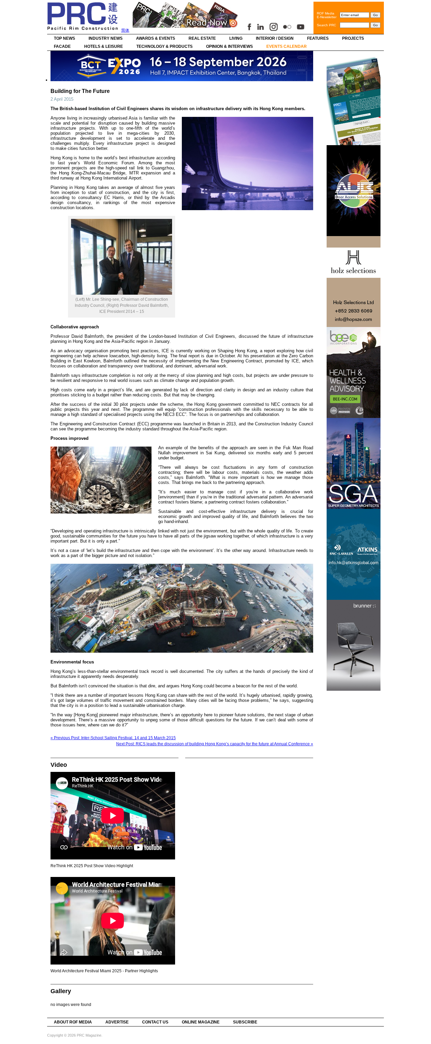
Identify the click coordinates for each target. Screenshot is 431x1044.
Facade (62, 46)
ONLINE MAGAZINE (201, 1022)
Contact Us (155, 1022)
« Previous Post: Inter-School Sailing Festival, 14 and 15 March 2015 (113, 738)
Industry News (106, 38)
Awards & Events (155, 38)
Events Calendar (286, 46)
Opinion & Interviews (229, 46)
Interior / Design (275, 38)
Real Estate (202, 38)
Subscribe (245, 1022)
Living (235, 38)
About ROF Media (73, 1022)
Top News (64, 38)
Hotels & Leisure (103, 46)
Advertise (117, 1022)
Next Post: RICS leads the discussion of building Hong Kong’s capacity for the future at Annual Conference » (214, 744)
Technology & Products (164, 46)
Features (318, 38)
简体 (125, 30)
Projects (353, 38)
